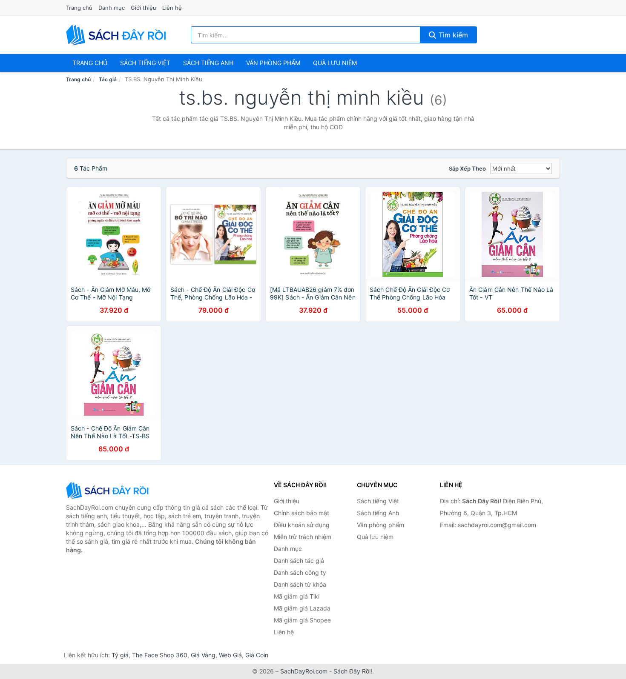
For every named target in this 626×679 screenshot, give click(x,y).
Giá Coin (256, 655)
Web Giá (230, 655)
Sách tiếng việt (145, 62)
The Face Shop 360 (159, 655)
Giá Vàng (203, 655)
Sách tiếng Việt (378, 501)
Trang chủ (79, 7)
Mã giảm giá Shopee (302, 620)
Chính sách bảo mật (301, 512)
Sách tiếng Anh (378, 512)
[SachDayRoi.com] (117, 35)
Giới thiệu (143, 7)
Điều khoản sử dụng (302, 524)
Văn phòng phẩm (273, 62)
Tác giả (108, 79)
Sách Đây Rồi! (352, 671)
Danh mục (111, 7)
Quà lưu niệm (335, 62)
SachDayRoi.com (303, 671)
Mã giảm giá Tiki (296, 596)
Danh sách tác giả (299, 560)
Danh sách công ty (300, 572)
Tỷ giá (120, 655)
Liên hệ (172, 7)
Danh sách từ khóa (300, 584)
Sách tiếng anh (208, 62)
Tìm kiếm (452, 35)
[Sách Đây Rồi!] (108, 490)
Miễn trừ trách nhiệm (302, 536)
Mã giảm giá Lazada (302, 608)
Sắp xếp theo (467, 168)
